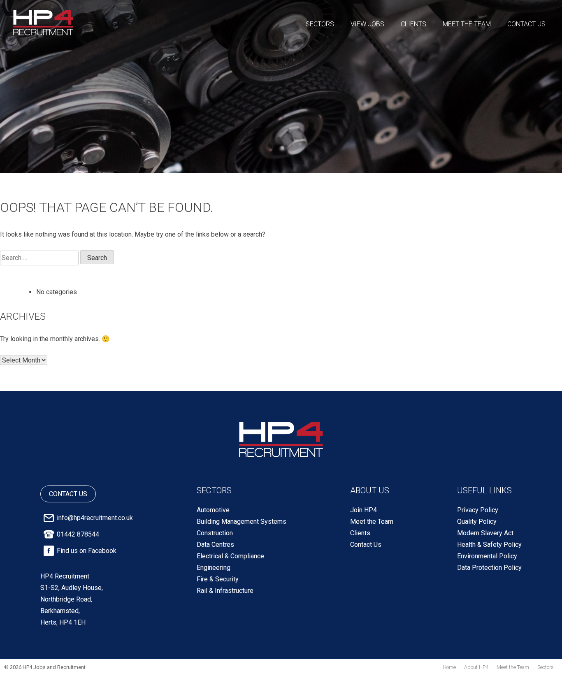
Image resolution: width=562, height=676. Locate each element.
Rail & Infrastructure (225, 591)
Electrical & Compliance (230, 556)
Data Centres (215, 544)
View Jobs (367, 24)
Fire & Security (218, 579)
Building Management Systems (241, 521)
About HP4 (476, 667)
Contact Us (526, 24)
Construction (215, 533)
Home (449, 667)
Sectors (320, 24)
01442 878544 (78, 534)
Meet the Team (467, 24)
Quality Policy (477, 521)
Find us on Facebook (86, 551)
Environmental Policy (487, 556)
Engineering (213, 567)
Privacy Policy (477, 510)
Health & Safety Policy (489, 544)
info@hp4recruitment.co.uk (95, 518)
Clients (413, 24)
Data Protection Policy (489, 567)
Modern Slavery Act (485, 533)
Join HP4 (363, 510)
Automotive (213, 510)
